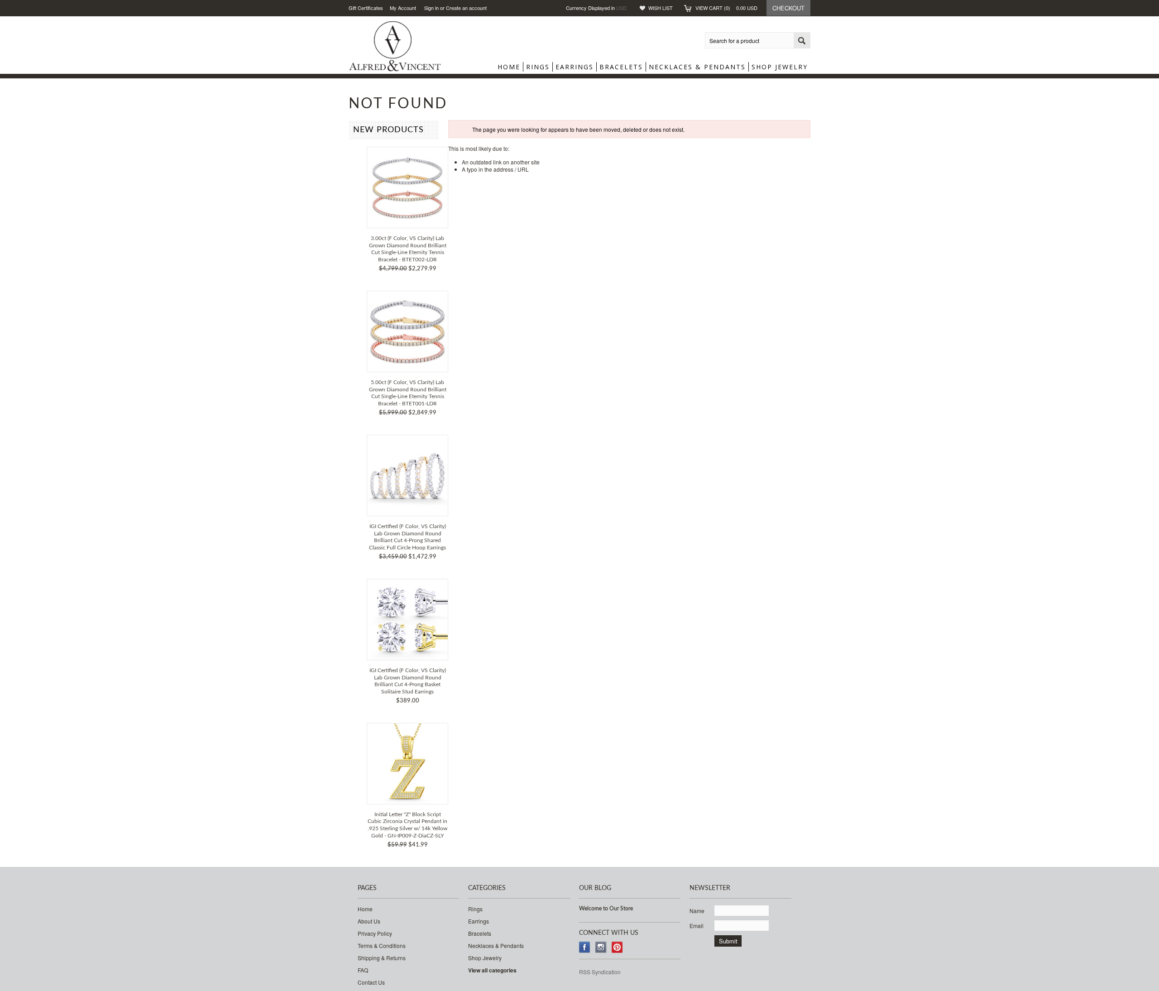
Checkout (788, 8)
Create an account (466, 7)
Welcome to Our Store (606, 908)
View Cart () (726, 7)
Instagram (601, 947)
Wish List (660, 7)
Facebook (584, 947)
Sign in (431, 7)
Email (697, 925)
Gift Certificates (366, 7)
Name (697, 910)
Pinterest (617, 947)
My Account (403, 7)
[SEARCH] (802, 41)
